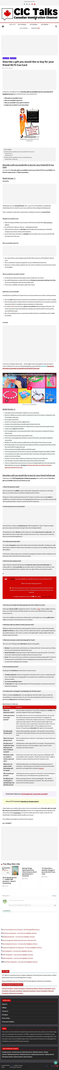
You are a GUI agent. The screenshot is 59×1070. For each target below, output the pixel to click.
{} (27, 905)
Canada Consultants (7, 988)
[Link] (26, 905)
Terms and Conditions (8, 1021)
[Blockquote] (22, 905)
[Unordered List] (20, 905)
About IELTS (12, 24)
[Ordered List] (18, 905)
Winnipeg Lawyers (38, 1052)
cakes (38, 609)
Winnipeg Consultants (45, 988)
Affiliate (4, 1007)
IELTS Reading (33, 24)
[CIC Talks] (3, 26)
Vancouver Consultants (15, 991)
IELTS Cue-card (6, 58)
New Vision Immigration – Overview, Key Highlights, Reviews (20, 962)
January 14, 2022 (46, 596)
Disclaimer (5, 1014)
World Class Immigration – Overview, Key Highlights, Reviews (20, 933)
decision (41, 768)
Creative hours (33, 404)
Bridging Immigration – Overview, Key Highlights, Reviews (19, 937)
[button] (27, 25)
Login (55, 895)
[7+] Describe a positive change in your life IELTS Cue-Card (48, 871)
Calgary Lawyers (18, 1056)
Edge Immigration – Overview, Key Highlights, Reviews (18, 958)
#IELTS (13, 579)
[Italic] (12, 905)
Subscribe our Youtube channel (29, 801)
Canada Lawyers (6, 1052)
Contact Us (5, 1011)
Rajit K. (11, 68)
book (27, 229)
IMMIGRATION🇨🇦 (35, 28)
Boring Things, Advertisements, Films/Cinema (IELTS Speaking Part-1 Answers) (29, 872)
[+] (30, 905)
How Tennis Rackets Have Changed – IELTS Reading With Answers (21, 929)
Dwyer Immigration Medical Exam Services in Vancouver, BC (19, 940)
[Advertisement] (29, 45)
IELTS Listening (22, 24)
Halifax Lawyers (49, 1054)
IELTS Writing (44, 24)
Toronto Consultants (19, 988)
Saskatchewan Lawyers (37, 1054)
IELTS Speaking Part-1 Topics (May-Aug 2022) (34, 794)
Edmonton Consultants (29, 991)
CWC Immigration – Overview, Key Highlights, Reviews (18, 954)
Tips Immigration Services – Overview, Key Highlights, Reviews (20, 944)
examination (17, 812)
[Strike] (16, 905)
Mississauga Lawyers (13, 1054)
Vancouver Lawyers (7, 1056)
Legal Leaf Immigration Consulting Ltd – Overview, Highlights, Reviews (22, 947)
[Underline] (14, 905)
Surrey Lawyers (28, 1056)
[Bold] (10, 905)
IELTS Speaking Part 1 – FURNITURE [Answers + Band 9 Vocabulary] (10, 880)
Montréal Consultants (32, 988)
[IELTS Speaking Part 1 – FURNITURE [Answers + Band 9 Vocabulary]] (10, 867)
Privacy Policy (6, 1018)
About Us (4, 1004)
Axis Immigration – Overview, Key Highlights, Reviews (17, 951)
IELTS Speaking (23, 28)
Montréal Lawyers (27, 1052)
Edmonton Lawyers (25, 1054)
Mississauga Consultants (16, 993)
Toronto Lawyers (16, 1052)
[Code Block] (24, 905)
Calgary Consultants (42, 991)
